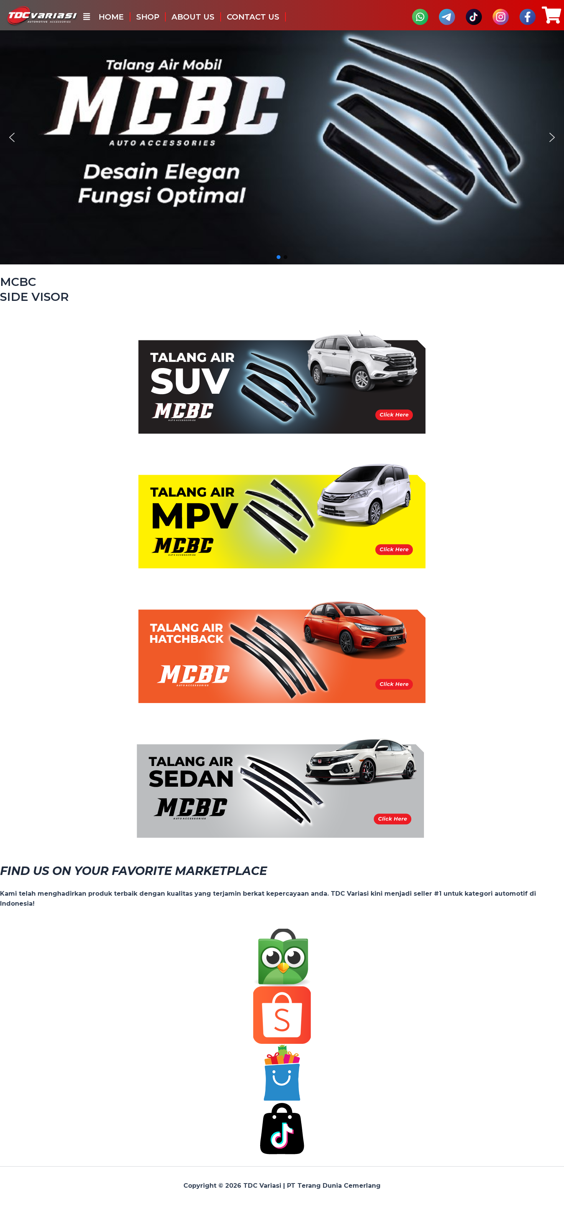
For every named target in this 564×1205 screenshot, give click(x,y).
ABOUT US (193, 16)
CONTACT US (253, 16)
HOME (111, 16)
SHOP (147, 16)
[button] (87, 16)
